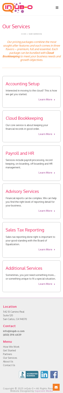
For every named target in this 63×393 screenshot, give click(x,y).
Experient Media (44, 391)
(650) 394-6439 (12, 334)
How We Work (11, 346)
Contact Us (9, 365)
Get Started (9, 350)
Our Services (10, 357)
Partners (7, 354)
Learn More (46, 99)
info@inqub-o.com (13, 331)
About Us (8, 361)
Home (24, 34)
